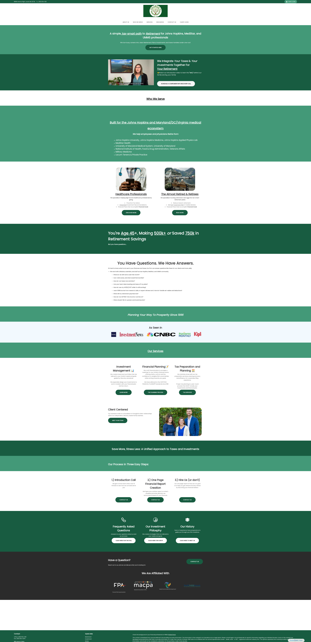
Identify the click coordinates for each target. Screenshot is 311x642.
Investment (88, 639)
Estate (87, 641)
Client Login (291, 1)
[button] (126, 22)
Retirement (88, 637)
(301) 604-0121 (42, 1)
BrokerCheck (172, 635)
